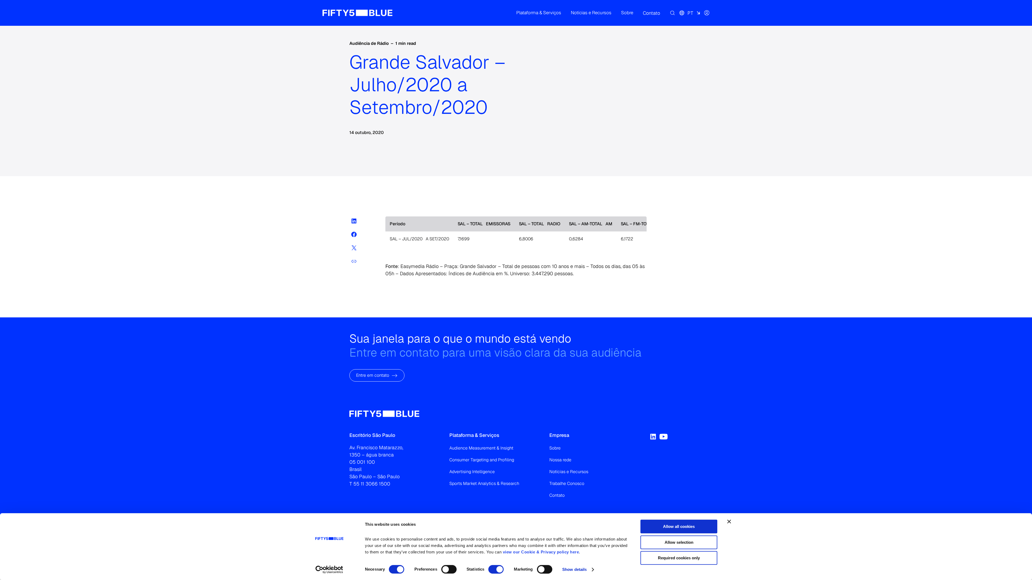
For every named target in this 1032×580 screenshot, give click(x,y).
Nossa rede (560, 460)
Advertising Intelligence (472, 471)
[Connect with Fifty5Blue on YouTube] (663, 436)
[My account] (707, 13)
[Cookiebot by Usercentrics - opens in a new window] (329, 570)
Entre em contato (372, 375)
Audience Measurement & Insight (481, 448)
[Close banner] (729, 521)
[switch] (449, 569)
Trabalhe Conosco (566, 483)
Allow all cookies (679, 526)
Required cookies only (679, 558)
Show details (574, 569)
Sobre (555, 448)
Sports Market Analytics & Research (484, 483)
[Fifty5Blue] (357, 13)
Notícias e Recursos (568, 471)
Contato (557, 495)
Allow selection (679, 542)
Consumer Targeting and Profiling (481, 460)
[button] (538, 12)
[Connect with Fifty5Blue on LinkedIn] (653, 436)
